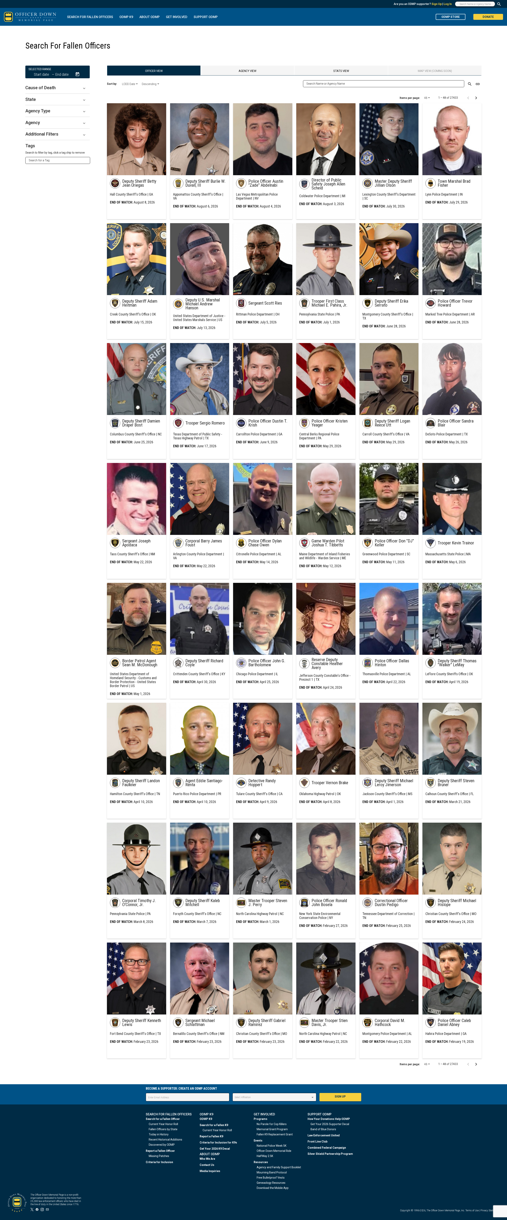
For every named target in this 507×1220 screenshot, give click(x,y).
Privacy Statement (489, 1210)
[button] (57, 88)
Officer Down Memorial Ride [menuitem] (274, 1150)
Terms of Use (472, 1210)
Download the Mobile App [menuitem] (273, 1187)
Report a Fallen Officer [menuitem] (160, 1150)
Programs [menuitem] (260, 1119)
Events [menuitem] (258, 1140)
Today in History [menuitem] (159, 1134)
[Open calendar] (77, 74)
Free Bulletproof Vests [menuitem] (271, 1177)
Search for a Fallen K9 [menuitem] (214, 1125)
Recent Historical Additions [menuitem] (165, 1139)
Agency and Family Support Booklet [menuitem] (279, 1167)
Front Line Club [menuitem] (317, 1141)
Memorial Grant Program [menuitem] (272, 1129)
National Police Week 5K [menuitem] (271, 1145)
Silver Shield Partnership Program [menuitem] (330, 1153)
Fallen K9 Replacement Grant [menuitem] (275, 1134)
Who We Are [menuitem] (207, 1158)
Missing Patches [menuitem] (159, 1156)
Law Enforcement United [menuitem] (324, 1135)
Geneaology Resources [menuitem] (271, 1182)
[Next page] (476, 98)
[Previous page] (468, 98)
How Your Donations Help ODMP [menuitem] (329, 1119)
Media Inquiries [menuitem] (210, 1171)
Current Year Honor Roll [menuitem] (163, 1124)
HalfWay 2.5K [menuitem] (265, 1156)
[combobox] (59, 160)
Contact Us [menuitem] (207, 1164)
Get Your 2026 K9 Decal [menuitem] (215, 1148)
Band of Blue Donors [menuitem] (323, 1129)
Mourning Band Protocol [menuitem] (272, 1172)
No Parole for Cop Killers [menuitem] (272, 1124)
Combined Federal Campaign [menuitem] (327, 1147)
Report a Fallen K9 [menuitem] (211, 1136)
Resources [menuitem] (261, 1162)
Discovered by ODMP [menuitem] (162, 1144)
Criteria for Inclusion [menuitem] (159, 1162)
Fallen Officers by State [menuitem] (163, 1129)
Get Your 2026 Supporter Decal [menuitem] (330, 1124)
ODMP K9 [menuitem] (206, 1119)
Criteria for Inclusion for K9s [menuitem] (218, 1142)
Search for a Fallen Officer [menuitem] (163, 1119)
